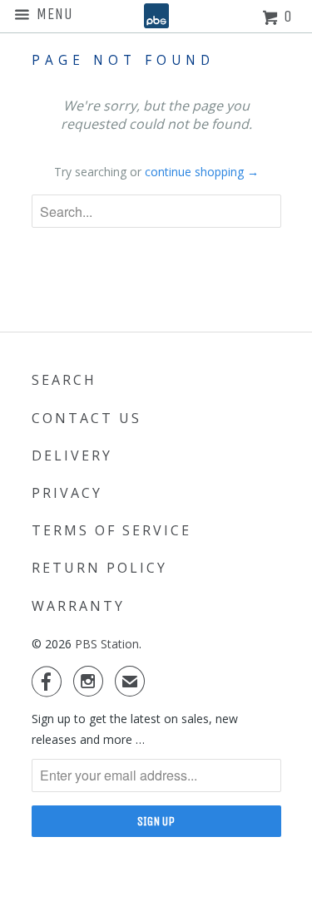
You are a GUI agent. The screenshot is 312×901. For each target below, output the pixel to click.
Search (64, 380)
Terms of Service (111, 530)
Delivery (72, 455)
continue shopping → (202, 172)
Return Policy (99, 568)
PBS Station (107, 644)
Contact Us (86, 418)
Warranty (78, 606)
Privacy (67, 493)
